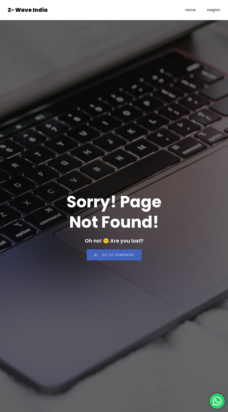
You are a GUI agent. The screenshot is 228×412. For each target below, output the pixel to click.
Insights (213, 9)
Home (190, 9)
